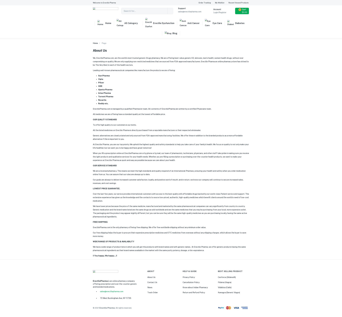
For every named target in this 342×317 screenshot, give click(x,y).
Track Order (152, 292)
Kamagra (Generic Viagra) (229, 292)
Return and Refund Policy (194, 292)
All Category (131, 23)
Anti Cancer (193, 23)
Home (108, 23)
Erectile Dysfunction (163, 23)
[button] (104, 3)
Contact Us (152, 282)
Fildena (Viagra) (224, 282)
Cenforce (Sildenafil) (227, 277)
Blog (174, 33)
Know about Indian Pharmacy (195, 287)
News (149, 287)
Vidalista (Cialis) (225, 287)
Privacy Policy (189, 277)
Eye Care (217, 23)
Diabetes (239, 23)
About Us (151, 277)
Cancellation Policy (191, 282)
